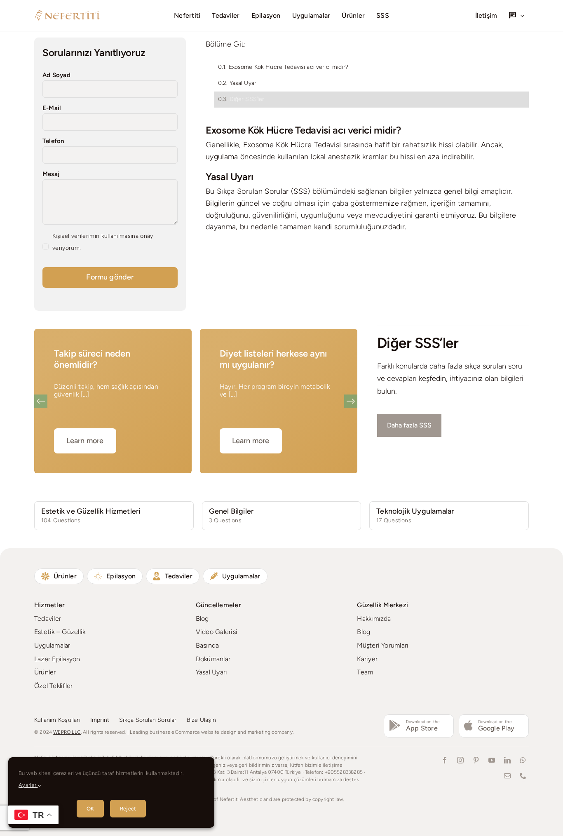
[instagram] (460, 760)
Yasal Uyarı (244, 83)
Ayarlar (28, 785)
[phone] (523, 776)
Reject (128, 808)
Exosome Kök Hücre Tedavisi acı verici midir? (288, 66)
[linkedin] (507, 760)
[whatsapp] (523, 760)
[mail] (507, 776)
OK (90, 808)
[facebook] (444, 760)
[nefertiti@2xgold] (67, 12)
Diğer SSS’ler (247, 99)
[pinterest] (476, 760)
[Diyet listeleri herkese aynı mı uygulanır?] (278, 401)
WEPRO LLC (67, 732)
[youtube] (491, 760)
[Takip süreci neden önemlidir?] (113, 401)
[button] (40, 401)
